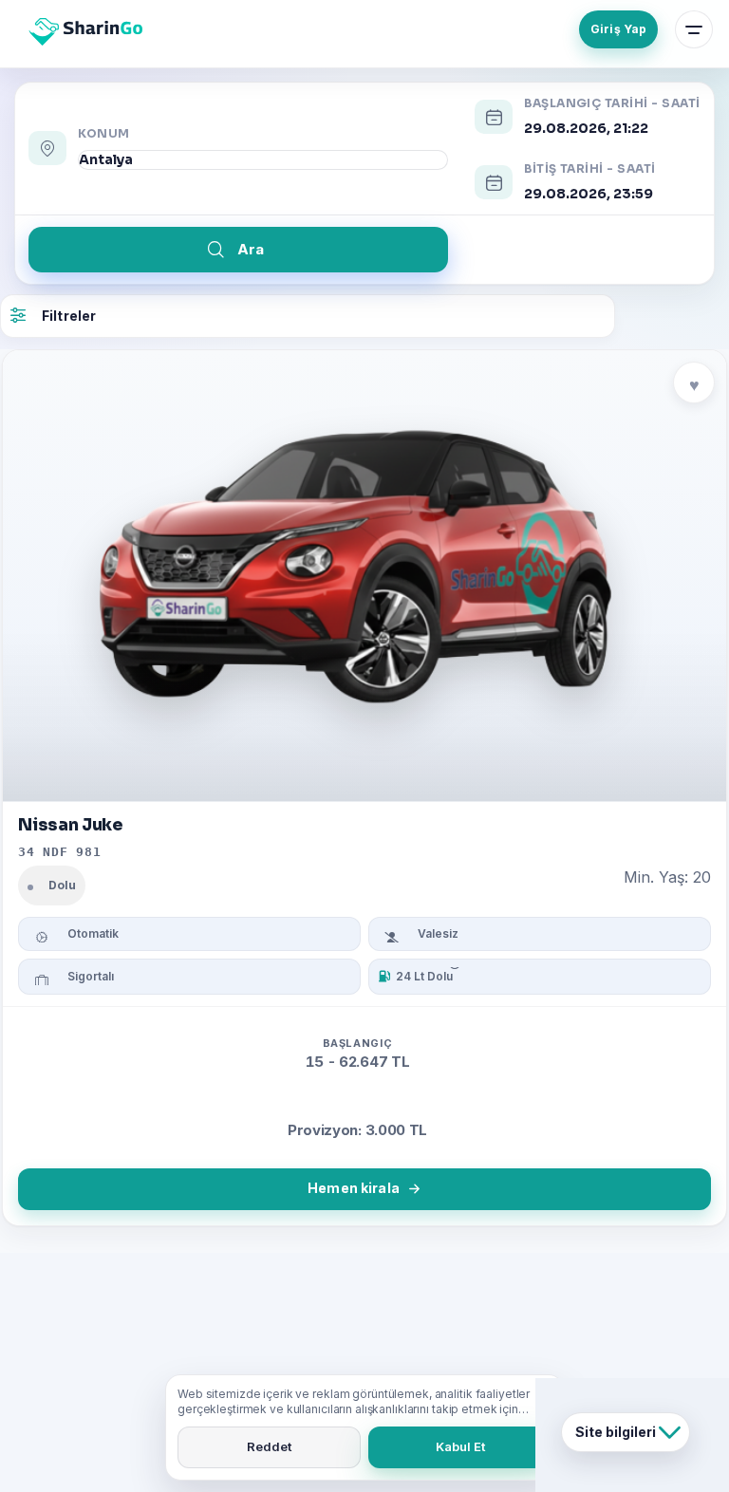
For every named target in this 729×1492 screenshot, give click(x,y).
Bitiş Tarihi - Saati (590, 169)
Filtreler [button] (69, 316)
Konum (103, 133)
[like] (694, 382)
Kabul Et (460, 1446)
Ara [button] (250, 249)
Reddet (269, 1446)
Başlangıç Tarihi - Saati (612, 103)
